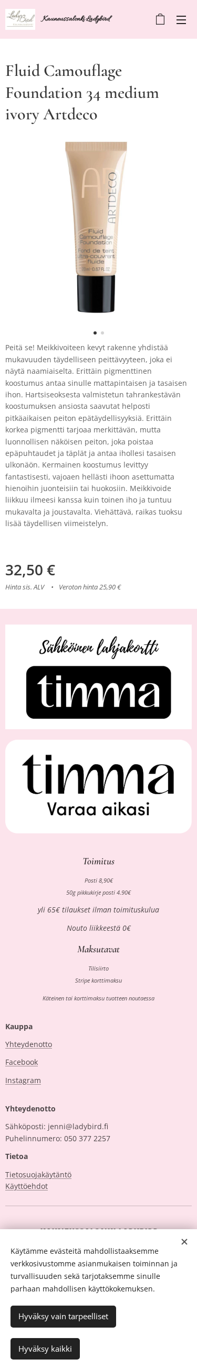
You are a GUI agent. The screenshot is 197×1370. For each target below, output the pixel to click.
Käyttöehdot (26, 1186)
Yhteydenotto (28, 1044)
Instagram (23, 1080)
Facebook (21, 1062)
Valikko (181, 19)
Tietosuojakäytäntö (38, 1174)
